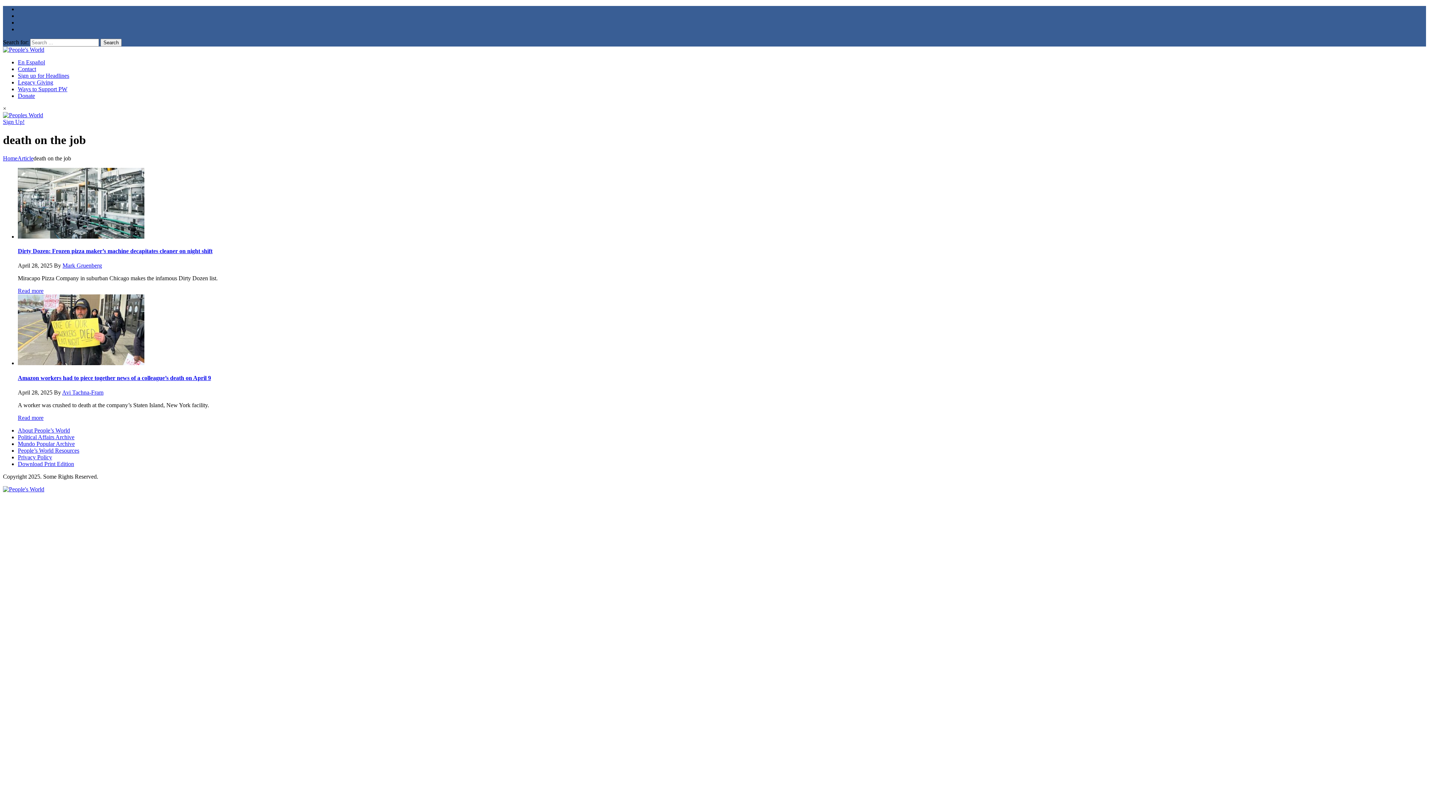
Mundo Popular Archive (46, 444)
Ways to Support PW (42, 89)
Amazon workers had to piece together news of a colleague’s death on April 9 (114, 378)
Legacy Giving (35, 82)
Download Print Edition (46, 464)
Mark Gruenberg (82, 265)
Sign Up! (14, 122)
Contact (27, 69)
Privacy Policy (35, 457)
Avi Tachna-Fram (82, 392)
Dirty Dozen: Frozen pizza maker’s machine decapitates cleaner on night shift (115, 251)
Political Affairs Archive (46, 437)
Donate (26, 96)
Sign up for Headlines (43, 76)
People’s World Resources (48, 450)
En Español (31, 62)
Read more (31, 291)
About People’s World (44, 430)
